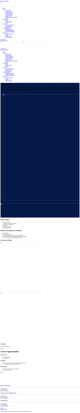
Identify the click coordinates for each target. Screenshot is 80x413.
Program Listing (9, 27)
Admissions (5, 19)
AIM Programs (8, 26)
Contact (7, 18)
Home (4, 8)
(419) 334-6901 (3, 403)
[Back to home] (8, 6)
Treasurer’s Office (9, 13)
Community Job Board (10, 31)
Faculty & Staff (3, 409)
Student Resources (9, 29)
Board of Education (9, 12)
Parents (7, 22)
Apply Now (2, 91)
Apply (1, 372)
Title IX (2, 408)
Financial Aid (8, 36)
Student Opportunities (10, 30)
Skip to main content (4, 1)
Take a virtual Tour (4, 92)
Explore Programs (4, 40)
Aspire (7, 35)
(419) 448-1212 (3, 396)
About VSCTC (9, 10)
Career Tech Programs (10, 25)
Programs (5, 23)
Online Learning (9, 37)
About (4, 9)
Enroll (7, 20)
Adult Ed (5, 32)
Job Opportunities (9, 14)
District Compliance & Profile (11, 17)
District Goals (8, 16)
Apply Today (3, 39)
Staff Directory (8, 11)
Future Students (9, 21)
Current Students (6, 28)
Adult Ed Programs (9, 33)
